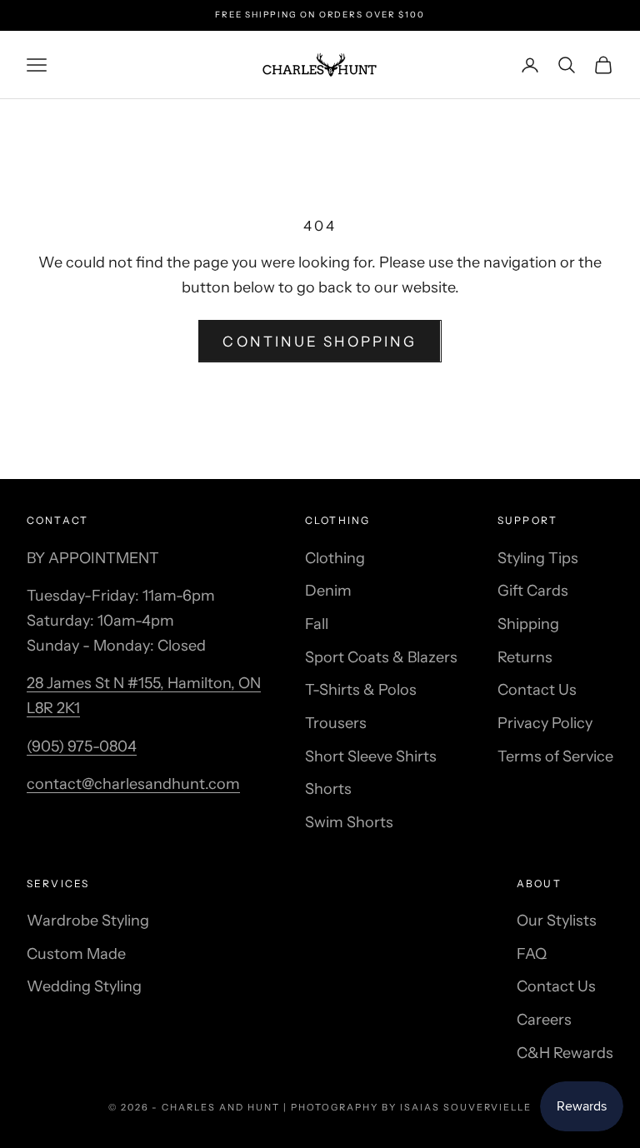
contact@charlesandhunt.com (133, 784)
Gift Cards (533, 590)
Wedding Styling (84, 986)
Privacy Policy (545, 723)
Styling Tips (538, 558)
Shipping (528, 624)
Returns (525, 657)
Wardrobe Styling (88, 920)
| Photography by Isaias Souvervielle (407, 1107)
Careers (544, 1020)
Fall (316, 624)
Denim (328, 590)
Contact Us (537, 690)
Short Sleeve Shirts (371, 756)
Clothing (335, 558)
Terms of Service (555, 756)
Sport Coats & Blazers (381, 657)
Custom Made (76, 954)
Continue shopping (319, 341)
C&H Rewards (565, 1053)
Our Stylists (557, 920)
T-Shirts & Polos (361, 690)
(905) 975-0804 (82, 746)
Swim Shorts (349, 822)
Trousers (336, 723)
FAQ (532, 954)
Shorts (328, 789)
